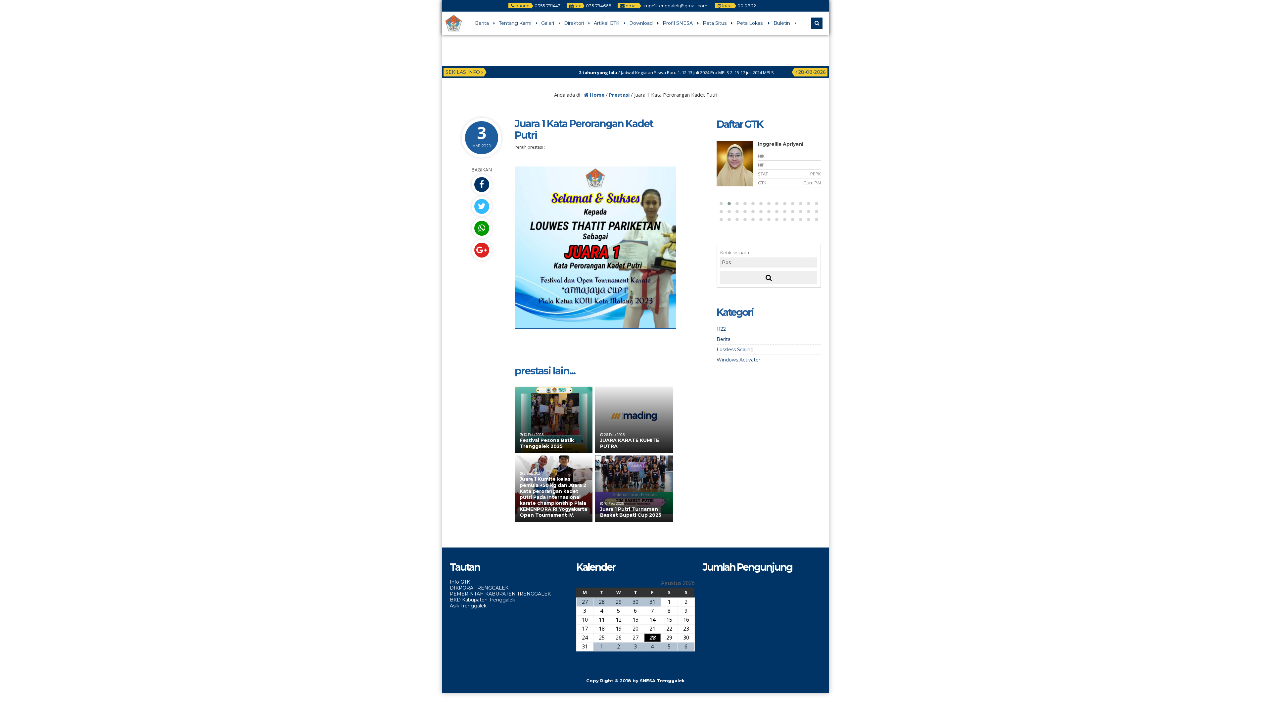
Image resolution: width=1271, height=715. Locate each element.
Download (641, 23)
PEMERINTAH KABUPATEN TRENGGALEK (500, 594)
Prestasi (619, 94)
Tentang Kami (515, 23)
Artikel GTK (606, 23)
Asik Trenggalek (468, 606)
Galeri (547, 23)
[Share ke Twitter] (481, 206)
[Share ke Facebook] (481, 184)
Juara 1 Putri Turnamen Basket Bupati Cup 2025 (630, 512)
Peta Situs (715, 23)
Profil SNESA (678, 23)
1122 (721, 329)
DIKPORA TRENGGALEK (479, 588)
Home (596, 94)
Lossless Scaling (735, 350)
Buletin (782, 23)
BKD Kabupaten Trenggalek (482, 600)
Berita (482, 23)
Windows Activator (738, 360)
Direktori (574, 23)
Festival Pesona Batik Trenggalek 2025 (547, 443)
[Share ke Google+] (481, 250)
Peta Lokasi (750, 23)
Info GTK (460, 582)
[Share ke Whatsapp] (481, 228)
